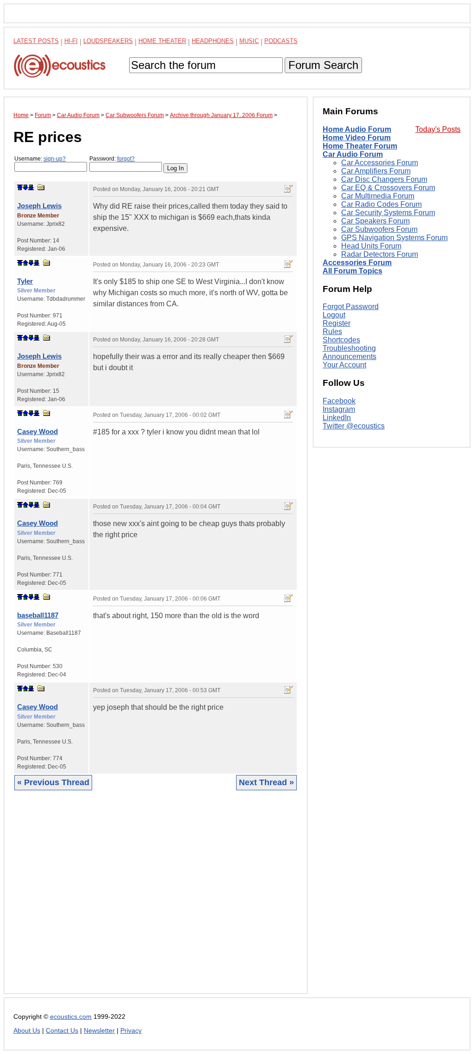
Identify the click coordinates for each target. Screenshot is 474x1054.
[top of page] (20, 187)
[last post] (31, 187)
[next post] (25, 187)
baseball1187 (37, 615)
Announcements (349, 356)
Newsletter (99, 1030)
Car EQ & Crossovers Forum (388, 188)
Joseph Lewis (39, 206)
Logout (334, 315)
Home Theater (162, 40)
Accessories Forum (357, 263)
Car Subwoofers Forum (379, 229)
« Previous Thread (53, 782)
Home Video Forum (357, 138)
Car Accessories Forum (379, 163)
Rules (332, 331)
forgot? (126, 158)
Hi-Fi (71, 40)
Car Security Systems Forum (388, 213)
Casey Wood (37, 431)
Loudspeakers (108, 40)
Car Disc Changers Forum (384, 179)
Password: (112, 158)
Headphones (213, 40)
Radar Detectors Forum (379, 254)
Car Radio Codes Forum (381, 204)
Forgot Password (351, 306)
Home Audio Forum (357, 129)
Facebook (339, 401)
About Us (26, 1030)
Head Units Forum (371, 246)
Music (249, 40)
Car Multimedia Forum (377, 196)
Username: (40, 158)
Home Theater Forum (360, 146)
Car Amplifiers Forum (376, 171)
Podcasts (281, 40)
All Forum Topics (352, 271)
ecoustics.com (71, 1016)
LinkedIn (337, 418)
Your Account (344, 365)
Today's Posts (438, 129)
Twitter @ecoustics (354, 426)
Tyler (25, 281)
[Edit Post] (288, 188)
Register (336, 323)
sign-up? (55, 158)
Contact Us (62, 1030)
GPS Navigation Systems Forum (394, 238)
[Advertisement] (155, 899)
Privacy (131, 1030)
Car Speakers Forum (375, 221)
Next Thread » (266, 782)
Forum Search (323, 65)
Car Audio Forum (353, 154)
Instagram (339, 409)
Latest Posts (36, 40)
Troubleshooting (349, 348)
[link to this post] (41, 187)
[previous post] (25, 263)
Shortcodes (341, 340)
